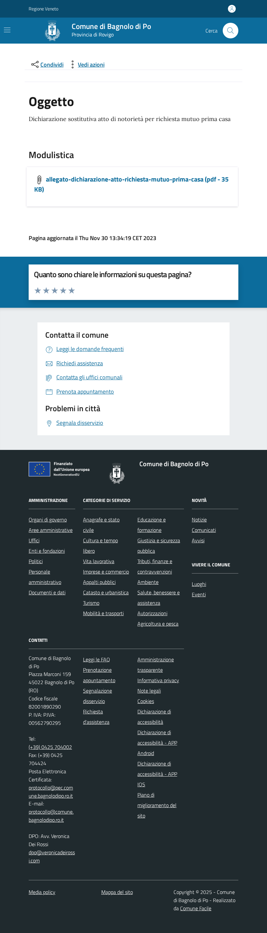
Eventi (199, 594)
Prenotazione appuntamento (99, 675)
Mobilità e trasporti (103, 613)
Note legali (149, 691)
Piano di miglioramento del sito (156, 805)
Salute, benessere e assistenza (158, 597)
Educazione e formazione (151, 525)
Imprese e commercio (106, 571)
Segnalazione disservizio (97, 696)
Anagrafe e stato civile (101, 525)
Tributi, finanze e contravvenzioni (154, 566)
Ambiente (148, 582)
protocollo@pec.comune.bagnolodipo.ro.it (51, 792)
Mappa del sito (117, 892)
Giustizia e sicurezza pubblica (158, 545)
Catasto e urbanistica (106, 592)
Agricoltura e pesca (157, 624)
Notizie (199, 519)
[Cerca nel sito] (230, 30)
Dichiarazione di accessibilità (154, 717)
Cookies (145, 701)
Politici (36, 561)
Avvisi (198, 540)
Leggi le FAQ (96, 659)
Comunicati (204, 530)
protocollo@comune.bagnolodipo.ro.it (51, 816)
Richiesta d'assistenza (96, 717)
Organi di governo (48, 519)
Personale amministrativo (45, 577)
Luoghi (199, 584)
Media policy (42, 892)
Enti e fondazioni (47, 551)
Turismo (91, 603)
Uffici (34, 540)
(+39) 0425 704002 (50, 747)
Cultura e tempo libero (100, 545)
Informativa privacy (158, 680)
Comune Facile (195, 908)
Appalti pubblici (99, 582)
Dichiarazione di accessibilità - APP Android (157, 742)
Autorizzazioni (152, 613)
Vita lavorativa (98, 561)
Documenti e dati (47, 592)
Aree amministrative (51, 530)
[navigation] (7, 30)
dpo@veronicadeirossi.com (52, 856)
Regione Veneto (43, 8)
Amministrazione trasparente (155, 665)
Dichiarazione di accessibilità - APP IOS (157, 774)
